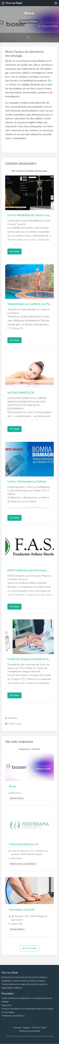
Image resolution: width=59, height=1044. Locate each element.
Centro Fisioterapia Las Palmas (26, 481)
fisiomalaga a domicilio (22, 909)
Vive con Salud (14, 3)
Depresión (6, 1005)
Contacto (17, 1027)
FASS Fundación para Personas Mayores (32, 570)
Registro (27, 1027)
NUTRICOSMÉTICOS (20, 392)
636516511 (16, 858)
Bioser (12, 786)
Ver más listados (29, 948)
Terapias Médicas (17, 929)
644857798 (16, 924)
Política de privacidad (29, 1031)
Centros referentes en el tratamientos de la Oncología (27, 1009)
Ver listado (14, 251)
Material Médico (29, 21)
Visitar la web (14, 724)
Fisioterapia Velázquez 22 (23, 844)
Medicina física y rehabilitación (23, 864)
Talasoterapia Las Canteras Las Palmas (31, 304)
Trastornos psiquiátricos (13, 1016)
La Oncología (8, 1012)
